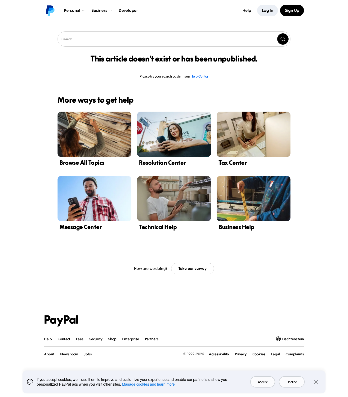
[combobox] (174, 39)
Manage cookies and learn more (148, 384)
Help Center (199, 76)
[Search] (283, 39)
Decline (291, 382)
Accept (263, 382)
